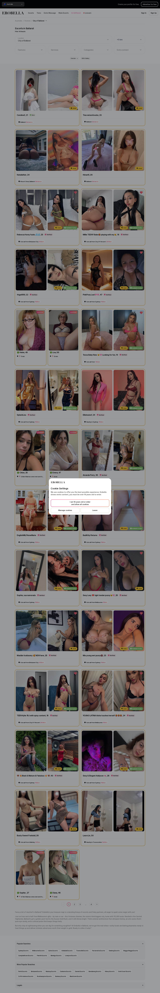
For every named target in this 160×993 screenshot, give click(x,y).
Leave (94, 510)
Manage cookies (65, 510)
